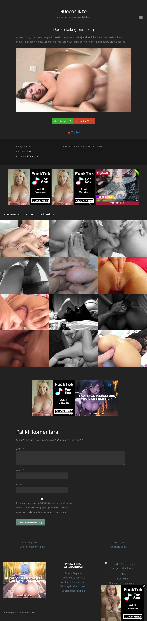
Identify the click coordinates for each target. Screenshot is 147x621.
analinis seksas (87, 146)
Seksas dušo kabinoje (73, 590)
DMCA (122, 574)
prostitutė (101, 146)
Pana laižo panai (118, 546)
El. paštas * (21, 484)
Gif (30, 146)
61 (92, 121)
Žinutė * (20, 448)
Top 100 (75, 132)
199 (69, 121)
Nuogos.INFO (73, 11)
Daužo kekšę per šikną (73, 577)
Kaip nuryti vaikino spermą (73, 586)
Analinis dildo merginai (32, 546)
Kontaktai (122, 578)
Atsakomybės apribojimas (122, 583)
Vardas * (20, 470)
